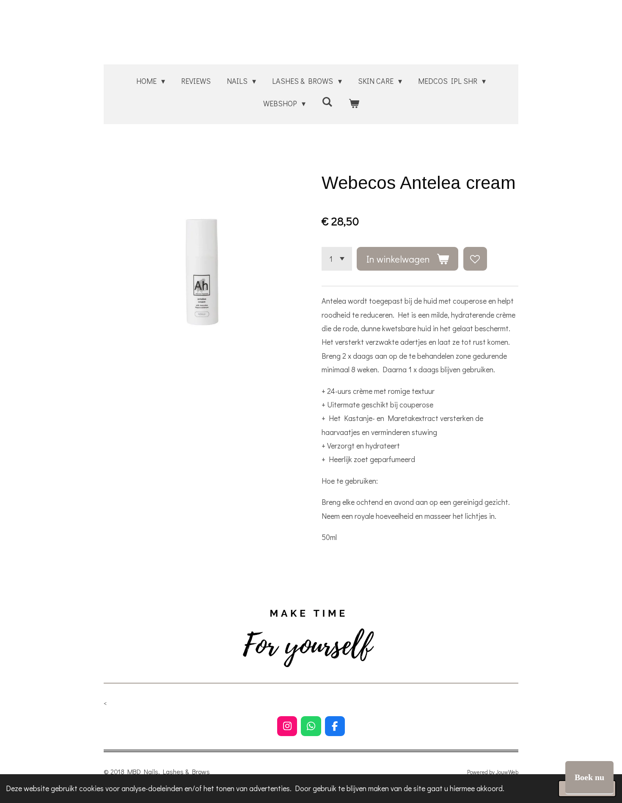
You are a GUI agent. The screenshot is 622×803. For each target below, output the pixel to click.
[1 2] (337, 259)
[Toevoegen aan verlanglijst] (475, 259)
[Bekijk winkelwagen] (353, 103)
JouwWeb (507, 772)
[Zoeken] (327, 101)
